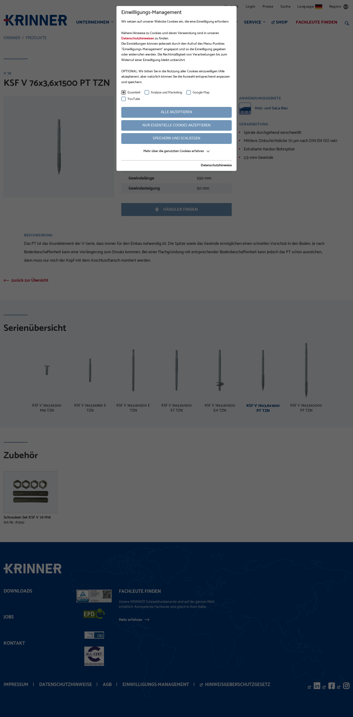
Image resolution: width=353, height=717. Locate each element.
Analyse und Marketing (166, 92)
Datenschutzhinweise (216, 165)
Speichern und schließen (176, 138)
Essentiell (134, 92)
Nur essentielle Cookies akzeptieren (176, 125)
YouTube (134, 99)
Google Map (201, 92)
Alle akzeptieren (176, 112)
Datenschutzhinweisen (137, 38)
